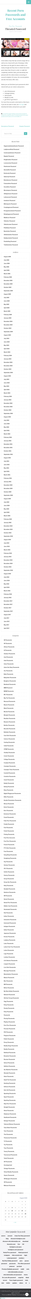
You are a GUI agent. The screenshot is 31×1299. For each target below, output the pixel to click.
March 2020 (7, 515)
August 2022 (7, 417)
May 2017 (6, 624)
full (23, 1244)
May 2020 (6, 509)
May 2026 (6, 266)
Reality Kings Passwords (11, 1045)
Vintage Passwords (9, 1168)
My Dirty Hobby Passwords (11, 991)
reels (27, 1269)
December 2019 (8, 526)
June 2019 (7, 546)
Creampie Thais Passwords (11, 769)
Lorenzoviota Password (10, 163)
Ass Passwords (8, 670)
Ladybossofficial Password (11, 149)
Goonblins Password (10, 187)
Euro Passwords (8, 810)
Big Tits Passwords (9, 698)
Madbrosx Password (9, 217)
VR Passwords (8, 1182)
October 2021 (7, 451)
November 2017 (8, 604)
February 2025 (8, 314)
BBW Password (8, 687)
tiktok (27, 1277)
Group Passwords (9, 878)
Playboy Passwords (9, 1022)
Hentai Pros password (9, 1252)
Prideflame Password (10, 227)
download (25, 1241)
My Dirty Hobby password (9, 1260)
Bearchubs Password (10, 231)
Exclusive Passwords (10, 814)
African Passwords (9, 647)
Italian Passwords (9, 929)
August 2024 (7, 335)
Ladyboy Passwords (9, 940)
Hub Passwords (8, 912)
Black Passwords (8, 708)
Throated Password (15, 29)
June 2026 (7, 263)
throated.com (10, 116)
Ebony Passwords (9, 803)
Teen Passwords (8, 1131)
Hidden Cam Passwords (10, 906)
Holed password (23, 1252)
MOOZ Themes (12, 1294)
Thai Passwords (8, 1134)
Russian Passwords (9, 1059)
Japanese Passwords (10, 933)
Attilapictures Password (10, 193)
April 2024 (6, 348)
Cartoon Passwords (9, 739)
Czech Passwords (9, 779)
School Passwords (9, 1062)
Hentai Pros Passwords (10, 902)
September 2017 (8, 611)
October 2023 (7, 369)
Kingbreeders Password (10, 159)
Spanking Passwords (10, 1093)
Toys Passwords (8, 1148)
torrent (15, 116)
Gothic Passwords (9, 872)
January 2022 (7, 440)
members (13, 113)
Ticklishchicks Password (11, 244)
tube (2, 1283)
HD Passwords (8, 895)
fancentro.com (11, 1244)
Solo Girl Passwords (9, 1090)
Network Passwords (9, 994)
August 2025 (7, 294)
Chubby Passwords (9, 752)
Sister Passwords (9, 1076)
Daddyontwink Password (11, 238)
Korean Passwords (9, 936)
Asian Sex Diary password (22, 1235)
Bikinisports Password (10, 204)
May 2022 (6, 427)
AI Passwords (7, 650)
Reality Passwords (9, 1049)
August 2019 (7, 539)
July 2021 (6, 461)
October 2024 (7, 328)
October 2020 (7, 492)
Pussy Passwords (9, 1042)
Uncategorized (8, 1165)
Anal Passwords (8, 657)
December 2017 (8, 601)
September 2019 (8, 536)
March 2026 (7, 273)
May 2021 (6, 468)
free (7, 113)
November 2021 (8, 447)
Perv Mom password (24, 1263)
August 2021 (7, 457)
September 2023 (8, 372)
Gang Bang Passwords (10, 854)
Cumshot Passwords (9, 776)
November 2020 (8, 488)
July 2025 (6, 297)
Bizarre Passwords (9, 704)
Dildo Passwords (8, 797)
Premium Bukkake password (10, 1269)
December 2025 (8, 280)
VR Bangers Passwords (10, 1178)
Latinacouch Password (10, 197)
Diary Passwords (8, 790)
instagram (7, 1255)
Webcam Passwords (9, 1185)
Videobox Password (9, 221)
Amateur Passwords (9, 653)
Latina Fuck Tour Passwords (12, 947)
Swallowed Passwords (10, 1117)
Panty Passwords (9, 1004)
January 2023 (7, 399)
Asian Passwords (9, 664)
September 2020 (8, 495)
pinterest (11, 1266)
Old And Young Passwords (11, 998)
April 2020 (6, 512)
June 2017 (7, 621)
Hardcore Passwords (9, 892)
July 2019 (6, 543)
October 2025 (7, 287)
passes (20, 113)
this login (21, 104)
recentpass (19, 31)
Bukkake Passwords (9, 732)
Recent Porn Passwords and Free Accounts (15, 14)
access (3, 1235)
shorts (26, 1274)
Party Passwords (8, 1011)
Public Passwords (9, 1039)
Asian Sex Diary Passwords (11, 667)
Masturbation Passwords (11, 974)
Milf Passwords (8, 984)
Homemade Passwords (10, 909)
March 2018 (7, 590)
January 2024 (7, 359)
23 (25, 1213)
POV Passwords (8, 1032)
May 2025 (6, 304)
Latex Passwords (8, 943)
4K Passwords (8, 643)
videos (21, 1283)
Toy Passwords (8, 1144)
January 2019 (7, 556)
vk (20, 116)
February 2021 (8, 478)
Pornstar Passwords (9, 1028)
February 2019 (8, 553)
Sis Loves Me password (9, 1277)
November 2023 (8, 365)
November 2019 (8, 529)
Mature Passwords (9, 977)
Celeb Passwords (9, 745)
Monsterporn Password (10, 190)
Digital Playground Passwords (12, 793)
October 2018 (7, 567)
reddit (8, 115)
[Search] (25, 133)
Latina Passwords (9, 950)
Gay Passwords (8, 861)
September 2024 (8, 331)
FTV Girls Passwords (10, 848)
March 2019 (7, 549)
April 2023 (6, 389)
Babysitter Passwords (10, 677)
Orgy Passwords (8, 1001)
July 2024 (6, 338)
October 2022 (7, 410)
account (4, 113)
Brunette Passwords (9, 728)
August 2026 (7, 256)
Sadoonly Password (9, 176)
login (10, 113)
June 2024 (7, 342)
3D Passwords (8, 640)
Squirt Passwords (9, 1097)
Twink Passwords (9, 1158)
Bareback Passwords (10, 684)
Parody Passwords (9, 1008)
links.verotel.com (17, 1255)
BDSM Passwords (9, 691)
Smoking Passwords (9, 1083)
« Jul (15, 1222)
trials (26, 1280)
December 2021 (8, 444)
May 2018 (6, 584)
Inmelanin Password (9, 200)
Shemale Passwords (9, 1073)
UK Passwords (8, 1161)
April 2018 (6, 587)
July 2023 (6, 379)
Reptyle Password (9, 156)
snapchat (20, 1277)
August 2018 (7, 573)
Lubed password (12, 1258)
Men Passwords (8, 981)
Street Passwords (9, 1110)
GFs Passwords (8, 868)
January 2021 (7, 481)
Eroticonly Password (9, 173)
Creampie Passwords (10, 766)
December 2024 (8, 321)
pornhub (19, 1266)
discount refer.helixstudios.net (11, 1241)
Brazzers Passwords (9, 722)
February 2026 (8, 277)
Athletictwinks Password (11, 234)
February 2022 (8, 437)
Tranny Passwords (9, 1151)
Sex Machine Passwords (11, 1069)
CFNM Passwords (9, 749)
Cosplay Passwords (9, 762)
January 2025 (7, 318)
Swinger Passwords (9, 1120)
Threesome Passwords (10, 1137)
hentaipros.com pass (16, 1247)
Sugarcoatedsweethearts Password (14, 146)
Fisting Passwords (9, 834)
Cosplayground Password (11, 207)
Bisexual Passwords (9, 701)
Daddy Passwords (9, 783)
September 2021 (8, 454)
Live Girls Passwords (10, 967)
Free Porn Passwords (15, 26)
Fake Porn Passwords (10, 820)
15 (22, 1210)
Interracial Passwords (10, 923)
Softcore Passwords (9, 1086)
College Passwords (9, 759)
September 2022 (8, 413)
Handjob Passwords (9, 889)
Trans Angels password (16, 1280)
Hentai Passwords (9, 899)
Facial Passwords (9, 817)
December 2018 (8, 560)
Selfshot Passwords (9, 1066)
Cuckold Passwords (9, 773)
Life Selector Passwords (10, 960)
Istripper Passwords (9, 926)
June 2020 (7, 505)
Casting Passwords (9, 742)
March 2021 (7, 474)
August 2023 (7, 376)
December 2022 (8, 403)
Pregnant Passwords (9, 1035)
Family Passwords (9, 824)
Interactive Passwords (10, 919)
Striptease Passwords (10, 1114)
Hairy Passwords (8, 885)
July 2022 (6, 420)
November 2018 (8, 563)
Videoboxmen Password (10, 224)
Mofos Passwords (9, 987)
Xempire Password (24, 126)
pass (17, 113)
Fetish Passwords (9, 831)
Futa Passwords (8, 851)
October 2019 (7, 532)
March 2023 (7, 393)
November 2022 (8, 406)
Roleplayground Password (11, 214)
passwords (3, 115)
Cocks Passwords (9, 756)
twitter (18, 116)
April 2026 (6, 270)
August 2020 (7, 498)
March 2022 (7, 434)
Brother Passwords (9, 725)
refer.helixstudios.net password (12, 1274)
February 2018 (8, 594)
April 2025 (6, 307)
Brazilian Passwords (9, 718)
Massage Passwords (9, 970)
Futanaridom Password (10, 183)
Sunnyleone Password (7, 126)
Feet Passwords (8, 827)
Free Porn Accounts (9, 837)
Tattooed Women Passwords (12, 1124)
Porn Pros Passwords (10, 1025)
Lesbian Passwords (9, 957)
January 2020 (7, 522)
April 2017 (6, 628)
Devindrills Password (10, 169)
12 (12, 1210)
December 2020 (8, 485)
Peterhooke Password (10, 166)
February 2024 (8, 355)
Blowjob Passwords (9, 715)
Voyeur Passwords (9, 1175)
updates (14, 1283)
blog (7, 1238)
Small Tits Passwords (10, 1079)
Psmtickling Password (10, 241)
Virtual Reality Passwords (11, 1172)
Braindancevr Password (10, 180)
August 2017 (7, 614)
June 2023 (7, 382)
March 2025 (7, 311)
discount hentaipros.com (18, 1238)
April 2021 (6, 471)
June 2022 (7, 423)
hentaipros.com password (15, 1249)
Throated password (19, 115)
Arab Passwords (8, 660)
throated (12, 115)
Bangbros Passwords (10, 681)
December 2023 (8, 362)
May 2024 (6, 345)
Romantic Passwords (10, 1056)
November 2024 (8, 324)
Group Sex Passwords (10, 882)
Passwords (7, 1015)
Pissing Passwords (9, 1018)
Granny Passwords (9, 875)
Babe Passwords (8, 674)
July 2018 (6, 577)
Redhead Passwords (9, 1052)
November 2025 (8, 284)
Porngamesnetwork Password (12, 210)
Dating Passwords (9, 786)
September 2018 (8, 570)
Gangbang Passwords (10, 858)
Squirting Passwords (10, 1100)
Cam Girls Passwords (10, 735)
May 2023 (6, 386)
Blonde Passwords (9, 711)
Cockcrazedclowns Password (12, 152)
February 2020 (8, 519)
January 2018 (7, 597)
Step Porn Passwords (10, 1103)
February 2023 (8, 396)
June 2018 (7, 580)
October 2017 (7, 607)
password (24, 113)
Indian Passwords (9, 916)
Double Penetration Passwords (12, 800)
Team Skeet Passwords (10, 1127)
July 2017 (6, 618)
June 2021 (7, 464)
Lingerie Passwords (9, 964)
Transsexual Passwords (10, 1154)
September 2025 (8, 290)
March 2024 (7, 352)
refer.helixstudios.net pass (15, 1272)
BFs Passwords (8, 694)
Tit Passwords (8, 1141)
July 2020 (6, 502)
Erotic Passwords (9, 807)
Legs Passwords (8, 953)
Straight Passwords (9, 1107)
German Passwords (9, 865)
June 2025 (7, 301)
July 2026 (6, 260)
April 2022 (6, 430)
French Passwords (9, 844)
